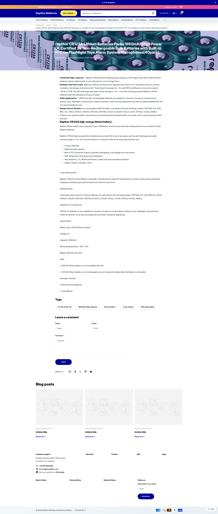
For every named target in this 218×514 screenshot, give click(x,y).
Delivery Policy (110, 480)
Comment (59, 336)
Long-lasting (128, 307)
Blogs (49, 25)
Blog (55, 25)
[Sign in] (175, 13)
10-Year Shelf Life (64, 307)
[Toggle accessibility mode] (181, 7)
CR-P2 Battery (141, 20)
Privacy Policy (75, 480)
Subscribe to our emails (147, 484)
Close (215, 2)
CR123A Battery (42, 20)
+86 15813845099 (46, 466)
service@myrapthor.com (49, 469)
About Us (89, 454)
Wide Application (147, 307)
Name (58, 323)
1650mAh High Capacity (87, 307)
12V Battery (70, 20)
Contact (114, 454)
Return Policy (41, 480)
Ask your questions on (51, 472)
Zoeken (153, 13)
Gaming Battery (127, 20)
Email (94, 323)
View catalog (68, 13)
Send (63, 362)
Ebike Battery (113, 20)
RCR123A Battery (57, 20)
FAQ (138, 454)
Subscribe (146, 496)
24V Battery (82, 20)
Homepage (40, 25)
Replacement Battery (98, 20)
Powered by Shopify (64, 510)
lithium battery (109, 307)
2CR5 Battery (154, 20)
